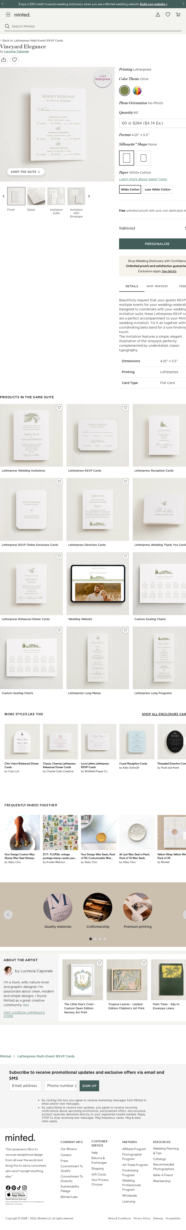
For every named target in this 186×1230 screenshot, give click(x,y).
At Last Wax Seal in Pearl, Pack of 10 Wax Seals (134, 856)
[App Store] (27, 1194)
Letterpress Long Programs (153, 693)
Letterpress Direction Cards (87, 545)
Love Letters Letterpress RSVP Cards (95, 765)
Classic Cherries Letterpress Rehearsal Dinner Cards (59, 765)
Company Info (72, 1142)
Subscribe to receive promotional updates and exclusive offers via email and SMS (86, 1075)
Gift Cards (98, 1174)
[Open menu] (8, 14)
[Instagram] (24, 1187)
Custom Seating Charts (150, 619)
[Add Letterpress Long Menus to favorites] (125, 630)
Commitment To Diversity (72, 1178)
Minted (5, 1056)
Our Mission (69, 1149)
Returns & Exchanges (99, 1160)
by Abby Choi (13, 862)
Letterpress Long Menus (84, 693)
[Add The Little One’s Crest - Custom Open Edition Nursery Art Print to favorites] (99, 963)
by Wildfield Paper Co (94, 771)
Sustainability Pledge (70, 1188)
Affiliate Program (134, 1149)
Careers (66, 1155)
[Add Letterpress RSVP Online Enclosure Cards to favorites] (59, 481)
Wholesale (129, 1195)
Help (94, 1152)
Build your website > (153, 4)
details (132, 286)
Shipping (97, 1168)
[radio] (126, 158)
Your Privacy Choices (100, 1182)
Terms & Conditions (119, 1218)
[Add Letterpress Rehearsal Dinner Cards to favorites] (59, 556)
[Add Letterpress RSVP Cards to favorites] (125, 407)
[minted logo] (22, 15)
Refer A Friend (163, 1175)
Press (64, 1160)
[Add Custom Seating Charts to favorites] (59, 630)
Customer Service (99, 1143)
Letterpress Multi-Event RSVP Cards (46, 1056)
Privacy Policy (142, 1218)
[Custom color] (137, 90)
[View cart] (177, 14)
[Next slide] (89, 196)
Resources (162, 1142)
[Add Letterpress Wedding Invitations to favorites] (59, 407)
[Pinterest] (13, 1187)
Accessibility (173, 1218)
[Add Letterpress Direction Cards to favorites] (125, 481)
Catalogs (159, 1159)
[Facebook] (8, 1187)
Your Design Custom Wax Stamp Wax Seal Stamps (20, 856)
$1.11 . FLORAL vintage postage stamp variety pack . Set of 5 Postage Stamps (60, 856)
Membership (162, 1181)
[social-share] (3, 59)
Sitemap (158, 1218)
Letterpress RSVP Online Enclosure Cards (30, 545)
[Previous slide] (3, 196)
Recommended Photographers (163, 1166)
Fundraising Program (130, 1172)
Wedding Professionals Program (131, 1185)
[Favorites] (167, 14)
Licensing (128, 1201)
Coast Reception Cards (133, 763)
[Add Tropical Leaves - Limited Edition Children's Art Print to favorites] (144, 963)
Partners (129, 1142)
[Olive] (124, 90)
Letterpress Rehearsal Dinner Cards (26, 619)
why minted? (157, 286)
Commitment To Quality (72, 1168)
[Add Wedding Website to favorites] (125, 556)
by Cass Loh (12, 771)
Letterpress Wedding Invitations (23, 470)
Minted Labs (69, 1197)
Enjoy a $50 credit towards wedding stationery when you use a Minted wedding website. (79, 4)
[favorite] (14, 59)
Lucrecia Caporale (16, 51)
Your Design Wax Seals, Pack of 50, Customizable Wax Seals (98, 856)
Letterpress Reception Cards (154, 470)
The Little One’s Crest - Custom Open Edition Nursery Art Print (79, 1008)
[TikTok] (19, 1187)
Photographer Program (132, 1156)
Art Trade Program (135, 1165)
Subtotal (127, 228)
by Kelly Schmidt (129, 767)
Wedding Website (80, 619)
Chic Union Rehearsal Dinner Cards (22, 765)
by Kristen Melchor (54, 862)
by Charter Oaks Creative (58, 771)
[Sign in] (158, 14)
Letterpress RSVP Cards (84, 470)
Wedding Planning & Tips (166, 1150)
